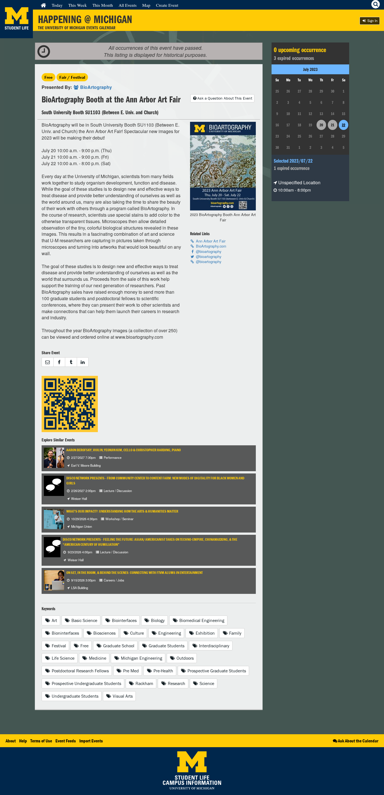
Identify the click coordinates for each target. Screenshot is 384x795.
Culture (136, 633)
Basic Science (83, 620)
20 (321, 124)
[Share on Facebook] (59, 362)
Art (54, 620)
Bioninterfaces (65, 633)
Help (23, 741)
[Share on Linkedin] (83, 362)
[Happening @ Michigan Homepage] (16, 35)
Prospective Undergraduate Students (86, 683)
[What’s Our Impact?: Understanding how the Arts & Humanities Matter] (59, 518)
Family (234, 633)
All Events (128, 5)
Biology (157, 620)
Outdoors (184, 658)
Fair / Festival (72, 77)
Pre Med (130, 670)
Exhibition (205, 633)
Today (57, 5)
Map (146, 5)
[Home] (43, 5)
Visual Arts (122, 696)
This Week (77, 5)
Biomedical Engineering (201, 620)
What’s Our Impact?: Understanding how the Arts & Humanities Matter (122, 511)
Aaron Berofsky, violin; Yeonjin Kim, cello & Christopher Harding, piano (123, 450)
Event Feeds (65, 741)
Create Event (167, 5)
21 (332, 124)
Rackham (143, 683)
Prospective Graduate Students (216, 670)
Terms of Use (41, 741)
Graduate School (118, 645)
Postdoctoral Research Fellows (80, 670)
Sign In (372, 20)
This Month (102, 5)
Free (48, 77)
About (11, 741)
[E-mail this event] (47, 362)
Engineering (169, 633)
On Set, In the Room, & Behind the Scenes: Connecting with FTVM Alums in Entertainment (134, 572)
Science (206, 683)
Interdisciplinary (213, 645)
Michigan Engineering (141, 658)
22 (343, 124)
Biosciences (104, 633)
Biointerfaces (124, 620)
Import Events (91, 741)
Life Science (62, 658)
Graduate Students (166, 645)
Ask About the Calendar (358, 741)
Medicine (97, 658)
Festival (58, 645)
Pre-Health (162, 670)
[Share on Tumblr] (71, 362)
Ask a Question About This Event (224, 98)
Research (176, 683)
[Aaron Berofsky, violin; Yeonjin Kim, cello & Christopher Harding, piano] (63, 457)
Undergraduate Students (74, 696)
